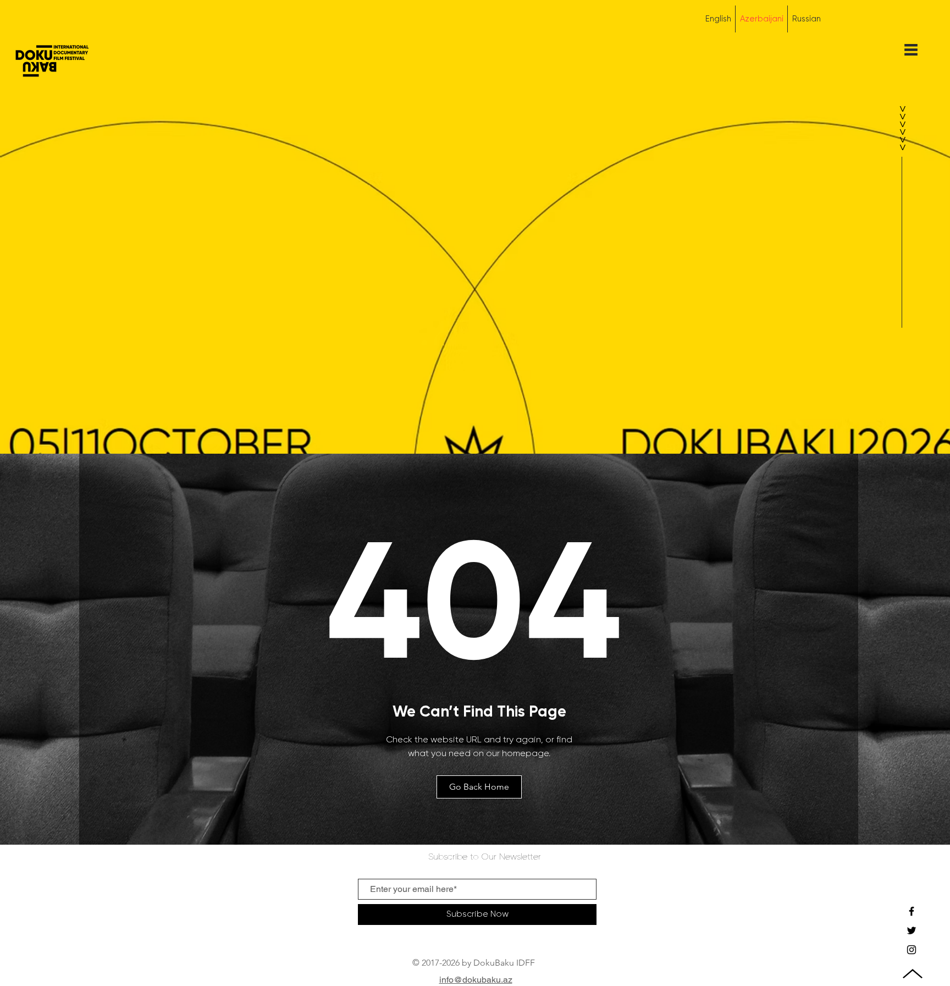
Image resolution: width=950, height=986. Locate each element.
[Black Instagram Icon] (911, 950)
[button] (911, 50)
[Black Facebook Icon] (911, 911)
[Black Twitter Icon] (911, 930)
